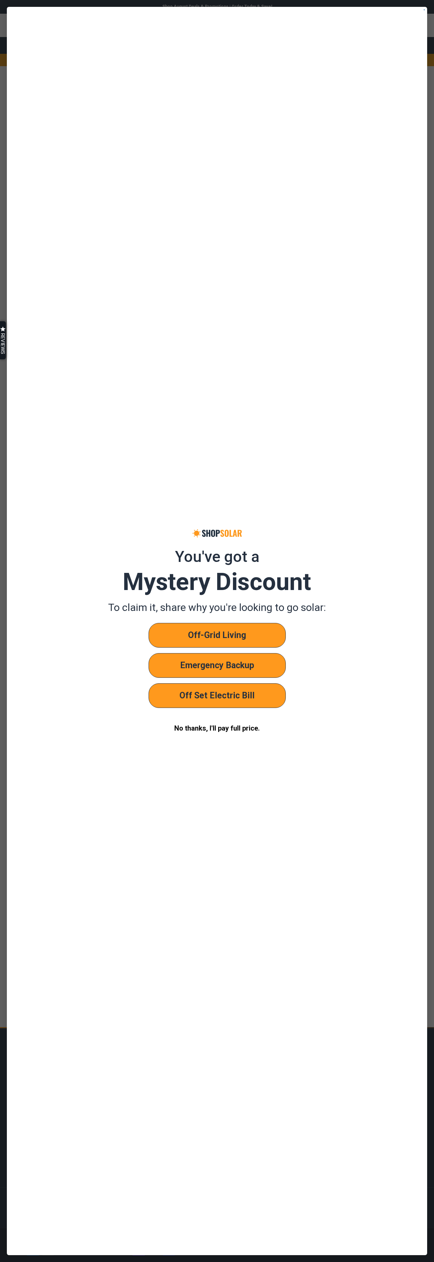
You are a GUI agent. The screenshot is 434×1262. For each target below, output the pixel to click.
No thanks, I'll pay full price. (217, 728)
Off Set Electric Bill (217, 695)
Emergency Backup (217, 665)
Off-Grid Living (217, 635)
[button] (3, 340)
